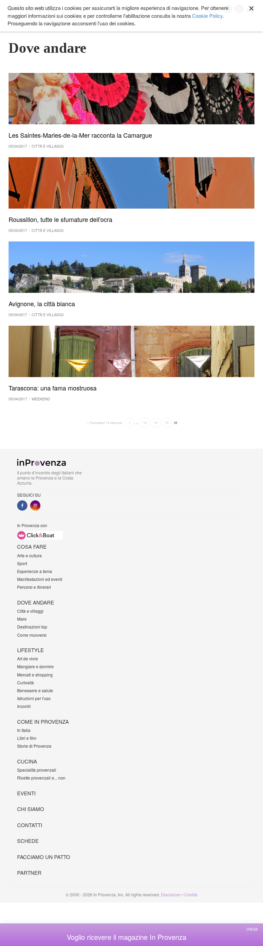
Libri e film (26, 738)
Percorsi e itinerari (34, 587)
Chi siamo (30, 808)
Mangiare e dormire (35, 666)
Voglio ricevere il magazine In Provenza (126, 937)
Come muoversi (32, 635)
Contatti (29, 825)
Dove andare (35, 602)
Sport (22, 563)
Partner (29, 872)
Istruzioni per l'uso (34, 698)
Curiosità (25, 682)
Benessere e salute (35, 690)
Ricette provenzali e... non (41, 778)
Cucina (27, 761)
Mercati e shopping (35, 674)
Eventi (26, 793)
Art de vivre (27, 658)
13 (145, 422)
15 (166, 422)
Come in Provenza (43, 721)
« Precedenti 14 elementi (104, 422)
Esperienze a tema (34, 571)
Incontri (24, 706)
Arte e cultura (29, 555)
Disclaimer (171, 894)
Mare (22, 619)
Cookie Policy (207, 15)
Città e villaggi (30, 611)
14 (156, 422)
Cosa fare (32, 546)
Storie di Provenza (34, 746)
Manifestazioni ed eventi (39, 579)
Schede (28, 840)
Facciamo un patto (43, 856)
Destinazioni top (32, 627)
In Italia (23, 730)
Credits (191, 894)
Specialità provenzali (36, 770)
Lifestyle (30, 650)
